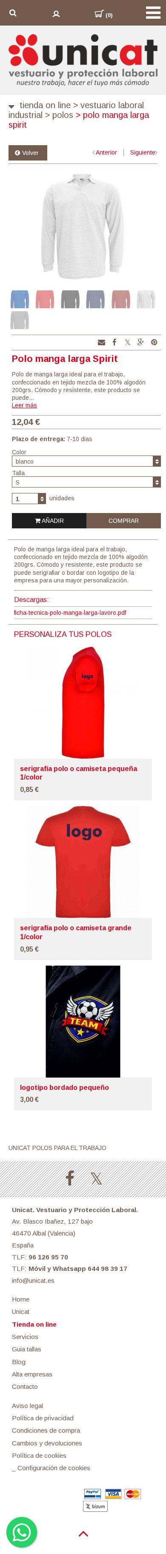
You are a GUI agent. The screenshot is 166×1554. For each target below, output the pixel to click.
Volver (30, 152)
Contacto (25, 1386)
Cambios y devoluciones (47, 1443)
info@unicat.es (33, 1280)
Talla (18, 473)
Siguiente (142, 152)
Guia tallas (26, 1349)
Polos (59, 115)
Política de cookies (39, 1455)
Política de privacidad (43, 1418)
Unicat (20, 1311)
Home (20, 1299)
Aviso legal (27, 1405)
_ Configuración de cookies (51, 1467)
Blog (19, 1361)
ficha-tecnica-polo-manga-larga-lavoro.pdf (70, 612)
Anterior (106, 152)
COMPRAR (124, 520)
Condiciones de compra (46, 1430)
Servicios (25, 1336)
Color (19, 452)
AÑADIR (52, 520)
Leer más (24, 405)
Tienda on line (45, 105)
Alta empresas (32, 1374)
